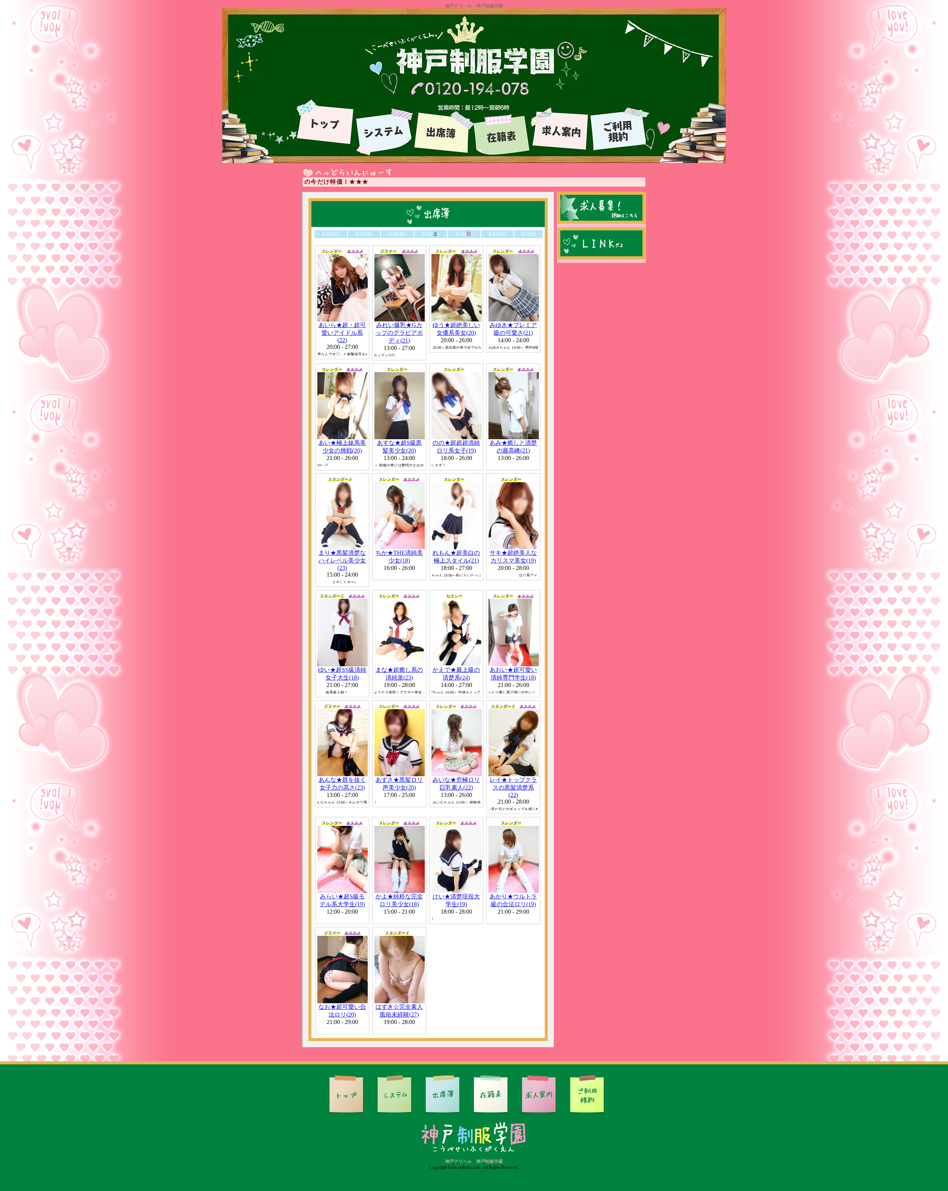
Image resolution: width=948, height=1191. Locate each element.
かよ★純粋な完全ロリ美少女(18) (399, 900)
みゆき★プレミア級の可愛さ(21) (513, 329)
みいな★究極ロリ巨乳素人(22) (456, 784)
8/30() (464, 234)
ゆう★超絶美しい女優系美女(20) (456, 329)
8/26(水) (330, 234)
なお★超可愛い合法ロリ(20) (342, 1011)
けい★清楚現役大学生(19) (456, 900)
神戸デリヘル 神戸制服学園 (474, 1161)
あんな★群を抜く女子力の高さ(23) (342, 784)
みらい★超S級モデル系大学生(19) (342, 900)
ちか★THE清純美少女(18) (399, 557)
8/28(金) (397, 234)
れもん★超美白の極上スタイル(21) (456, 557)
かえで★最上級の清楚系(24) (456, 674)
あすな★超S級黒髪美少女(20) (399, 447)
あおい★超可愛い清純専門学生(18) (513, 674)
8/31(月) (497, 234)
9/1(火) (528, 234)
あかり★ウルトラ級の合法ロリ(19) (513, 900)
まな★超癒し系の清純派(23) (399, 674)
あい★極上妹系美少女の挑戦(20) (342, 447)
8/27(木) (364, 234)
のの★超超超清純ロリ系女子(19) (456, 447)
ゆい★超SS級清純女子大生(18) (342, 674)
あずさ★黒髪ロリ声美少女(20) (399, 784)
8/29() (430, 234)
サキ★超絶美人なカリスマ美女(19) (513, 557)
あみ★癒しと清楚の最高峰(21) (513, 447)
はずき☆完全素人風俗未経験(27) (399, 1011)
